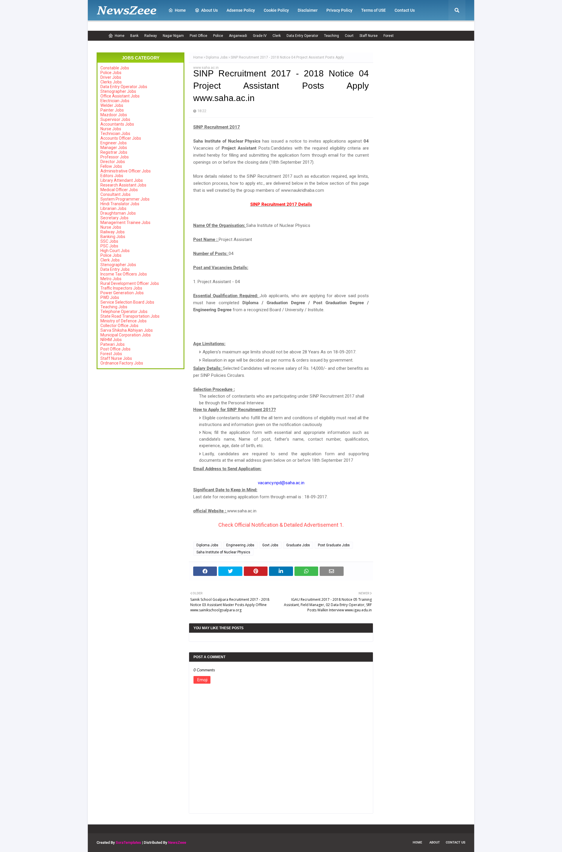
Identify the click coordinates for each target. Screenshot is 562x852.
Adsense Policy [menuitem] (241, 10)
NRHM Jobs (111, 339)
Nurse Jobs (110, 128)
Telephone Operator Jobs (124, 311)
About (434, 842)
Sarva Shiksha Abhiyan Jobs (126, 330)
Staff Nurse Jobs (116, 358)
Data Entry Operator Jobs (123, 86)
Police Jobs (110, 72)
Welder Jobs (111, 105)
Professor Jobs (114, 157)
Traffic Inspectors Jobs (121, 288)
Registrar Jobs (113, 152)
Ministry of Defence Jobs (123, 321)
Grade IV (260, 36)
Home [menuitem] (180, 10)
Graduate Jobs (298, 545)
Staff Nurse (368, 36)
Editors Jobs (111, 175)
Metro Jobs (110, 278)
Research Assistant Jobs (123, 185)
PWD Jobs (109, 297)
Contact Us (455, 842)
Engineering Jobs (240, 545)
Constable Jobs (114, 68)
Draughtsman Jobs (118, 213)
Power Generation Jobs (122, 292)
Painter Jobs (112, 110)
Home (119, 36)
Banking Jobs (112, 236)
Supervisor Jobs (115, 119)
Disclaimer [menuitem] (308, 10)
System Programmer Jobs (125, 199)
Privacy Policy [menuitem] (339, 10)
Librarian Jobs (113, 208)
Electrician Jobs (114, 100)
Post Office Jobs (115, 349)
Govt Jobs (270, 545)
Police (218, 36)
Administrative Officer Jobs (125, 171)
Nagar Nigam (173, 36)
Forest (388, 36)
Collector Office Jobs (119, 325)
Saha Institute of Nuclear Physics (223, 552)
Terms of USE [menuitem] (373, 10)
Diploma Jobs (217, 57)
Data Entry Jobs (115, 269)
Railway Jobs (112, 232)
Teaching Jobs (113, 306)
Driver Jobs (110, 77)
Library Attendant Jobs (121, 180)
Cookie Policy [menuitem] (276, 10)
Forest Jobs (111, 353)
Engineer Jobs (113, 143)
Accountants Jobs (117, 124)
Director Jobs (112, 161)
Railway (150, 36)
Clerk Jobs (110, 260)
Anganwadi (238, 36)
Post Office (198, 36)
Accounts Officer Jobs (120, 138)
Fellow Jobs (111, 166)
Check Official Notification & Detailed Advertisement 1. (281, 525)
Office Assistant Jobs (120, 96)
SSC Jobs (109, 241)
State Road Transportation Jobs (130, 316)
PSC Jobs (109, 246)
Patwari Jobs (112, 344)
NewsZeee (177, 842)
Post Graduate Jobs (334, 545)
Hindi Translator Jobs (119, 203)
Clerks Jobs (111, 82)
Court (349, 36)
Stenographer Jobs (118, 91)
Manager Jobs (113, 147)
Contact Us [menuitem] (405, 10)
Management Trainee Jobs (125, 222)
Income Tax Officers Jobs (123, 274)
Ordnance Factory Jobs (121, 363)
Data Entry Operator (302, 36)
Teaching (331, 36)
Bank (134, 36)
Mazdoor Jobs (113, 114)
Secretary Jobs (114, 217)
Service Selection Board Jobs (127, 302)
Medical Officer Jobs (119, 189)
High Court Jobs (115, 250)
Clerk (277, 36)
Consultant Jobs (115, 194)
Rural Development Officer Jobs (129, 283)
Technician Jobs (115, 133)
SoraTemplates (128, 842)
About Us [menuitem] (209, 10)
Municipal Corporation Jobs (125, 335)
